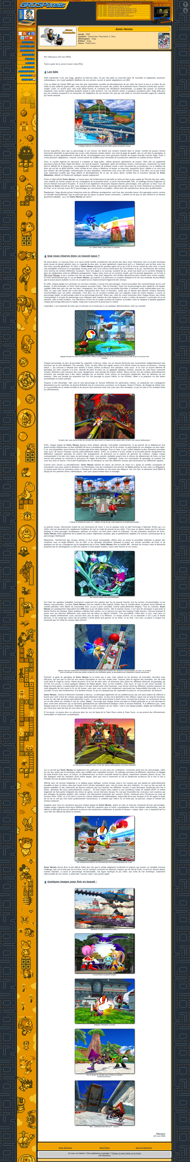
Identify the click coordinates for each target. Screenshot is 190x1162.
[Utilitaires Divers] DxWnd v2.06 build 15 (120, 16)
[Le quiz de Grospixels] (26, 75)
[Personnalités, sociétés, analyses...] (26, 50)
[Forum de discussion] (26, 59)
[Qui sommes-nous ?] (26, 71)
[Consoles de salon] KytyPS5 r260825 (120, 5)
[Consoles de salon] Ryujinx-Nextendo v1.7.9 (122, 9)
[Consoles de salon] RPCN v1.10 (118, 14)
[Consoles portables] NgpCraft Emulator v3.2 (122, 12)
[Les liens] (26, 63)
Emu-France (137, 3)
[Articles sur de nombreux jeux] (26, 46)
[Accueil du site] (26, 42)
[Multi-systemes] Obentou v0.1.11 (118, 7)
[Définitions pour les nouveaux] (26, 67)
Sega (71, 78)
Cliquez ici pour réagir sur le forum (126, 1153)
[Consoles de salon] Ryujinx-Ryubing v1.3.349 (122, 10)
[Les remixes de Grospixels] (26, 79)
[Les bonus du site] (26, 54)
